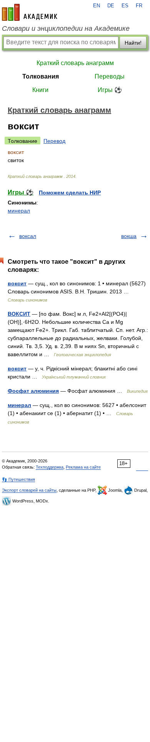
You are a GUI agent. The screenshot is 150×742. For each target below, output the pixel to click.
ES (125, 5)
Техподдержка (49, 467)
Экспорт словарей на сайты (29, 490)
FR (139, 5)
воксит (17, 283)
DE (110, 5)
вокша (129, 236)
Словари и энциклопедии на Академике (66, 28)
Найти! (133, 43)
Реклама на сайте (83, 467)
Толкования (40, 76)
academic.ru (29, 12)
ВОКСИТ (19, 314)
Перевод (54, 141)
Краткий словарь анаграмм (75, 63)
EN (96, 5)
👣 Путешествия (18, 479)
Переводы (110, 76)
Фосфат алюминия (33, 391)
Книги (40, 90)
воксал (27, 236)
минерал (19, 211)
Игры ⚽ (110, 90)
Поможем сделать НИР (70, 192)
